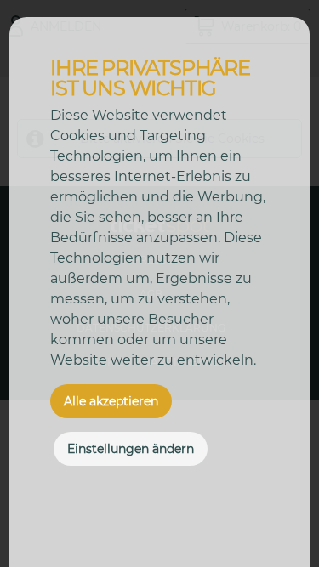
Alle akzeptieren (111, 401)
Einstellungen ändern (130, 448)
